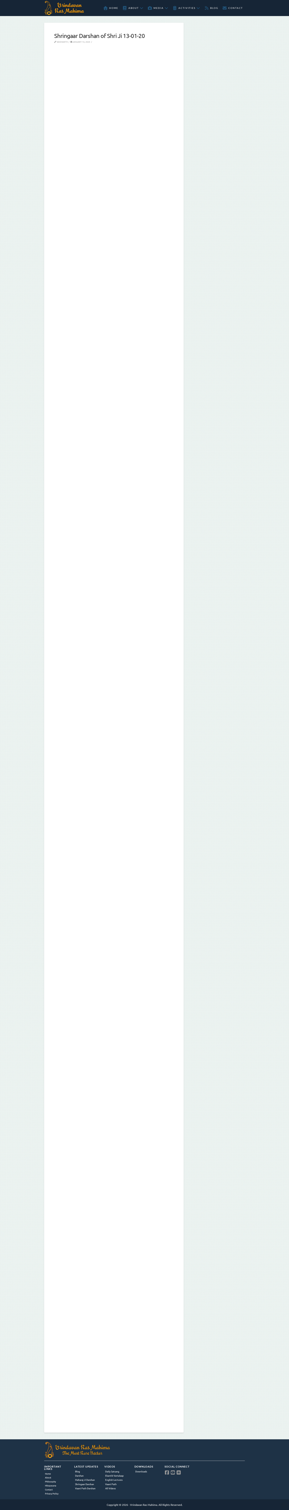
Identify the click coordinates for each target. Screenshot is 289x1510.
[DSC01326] (114, 537)
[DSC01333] (114, 1324)
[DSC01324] (114, 144)
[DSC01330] (114, 930)
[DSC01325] (114, 341)
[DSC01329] (114, 734)
